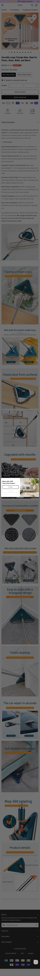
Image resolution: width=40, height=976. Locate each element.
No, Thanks (10, 491)
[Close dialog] (38, 479)
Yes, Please (10, 486)
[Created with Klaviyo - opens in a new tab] (20, 497)
